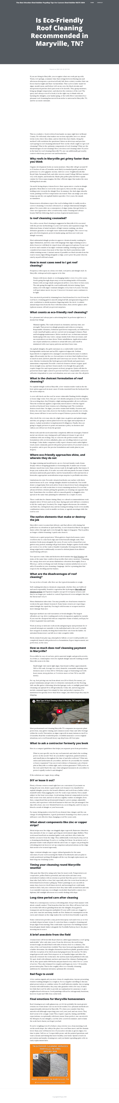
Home (92, 2)
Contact (100, 2)
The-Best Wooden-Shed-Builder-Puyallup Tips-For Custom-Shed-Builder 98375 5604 (50, 3)
